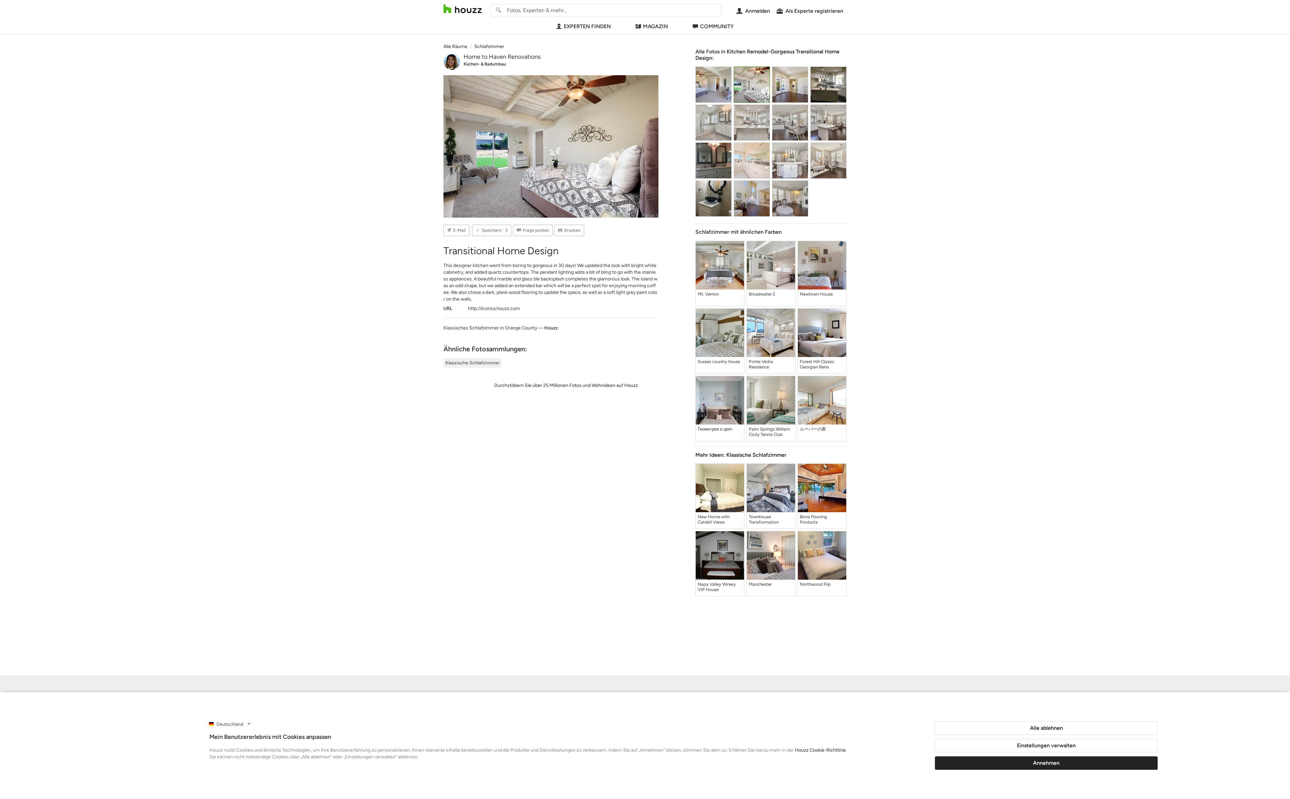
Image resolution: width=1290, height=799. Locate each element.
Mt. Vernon (708, 294)
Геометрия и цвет (715, 429)
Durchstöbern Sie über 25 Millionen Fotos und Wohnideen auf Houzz (566, 385)
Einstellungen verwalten (1046, 745)
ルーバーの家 (813, 429)
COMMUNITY (717, 26)
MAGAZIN (655, 26)
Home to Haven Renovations (502, 56)
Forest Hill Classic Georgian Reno (817, 364)
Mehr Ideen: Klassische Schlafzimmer (740, 455)
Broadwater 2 (762, 294)
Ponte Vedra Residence (761, 364)
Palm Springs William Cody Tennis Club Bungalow (769, 432)
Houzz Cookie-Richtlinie (820, 750)
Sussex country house (719, 361)
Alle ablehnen (1046, 728)
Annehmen (1046, 763)
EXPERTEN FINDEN (587, 26)
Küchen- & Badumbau (485, 63)
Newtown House (816, 294)
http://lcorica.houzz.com (494, 308)
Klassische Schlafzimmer (472, 363)
